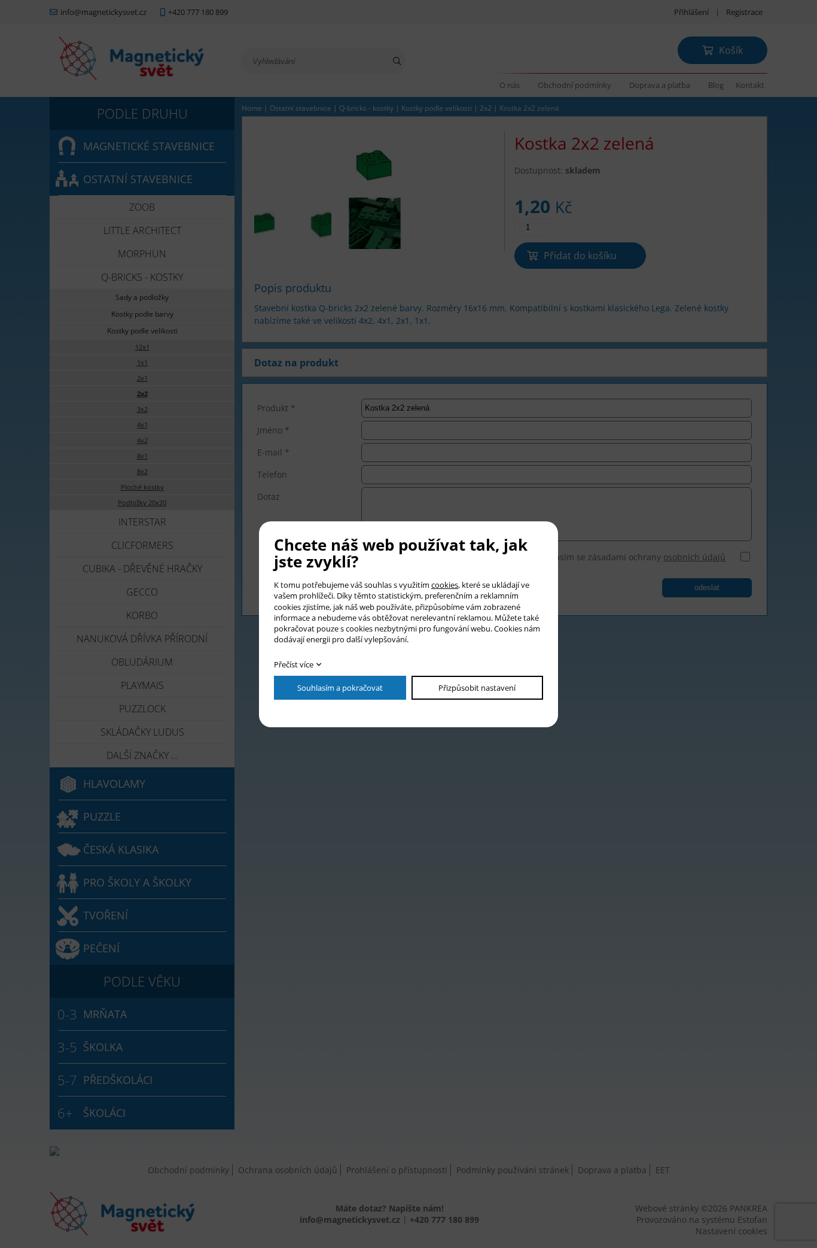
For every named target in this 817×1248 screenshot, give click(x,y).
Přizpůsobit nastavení (477, 687)
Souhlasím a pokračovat (340, 687)
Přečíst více (293, 664)
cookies (444, 584)
